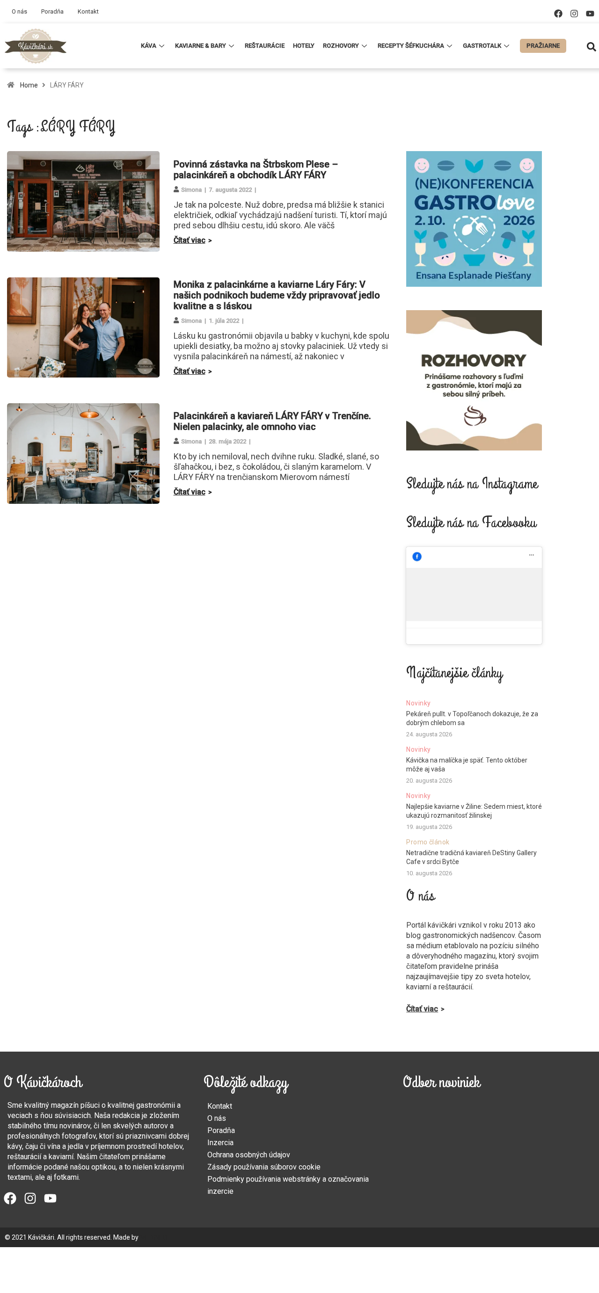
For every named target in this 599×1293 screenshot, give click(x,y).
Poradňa (52, 11)
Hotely (303, 45)
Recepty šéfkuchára (411, 45)
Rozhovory (341, 45)
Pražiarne (543, 45)
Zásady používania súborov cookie (264, 1166)
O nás (19, 11)
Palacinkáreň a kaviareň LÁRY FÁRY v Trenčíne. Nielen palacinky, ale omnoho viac (272, 421)
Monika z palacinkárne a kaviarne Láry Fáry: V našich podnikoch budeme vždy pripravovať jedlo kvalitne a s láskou (277, 295)
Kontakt (88, 11)
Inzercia (220, 1142)
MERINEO (154, 1237)
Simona (191, 189)
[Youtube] (590, 13)
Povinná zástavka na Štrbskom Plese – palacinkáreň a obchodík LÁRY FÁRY (256, 170)
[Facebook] (558, 13)
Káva (148, 45)
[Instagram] (574, 13)
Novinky (418, 703)
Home (29, 85)
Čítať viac (189, 240)
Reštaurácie (265, 45)
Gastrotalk (482, 45)
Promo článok (427, 842)
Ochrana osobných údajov (248, 1154)
